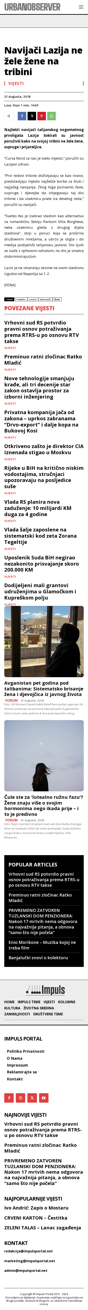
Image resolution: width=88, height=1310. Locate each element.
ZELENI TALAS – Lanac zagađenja (42, 1227)
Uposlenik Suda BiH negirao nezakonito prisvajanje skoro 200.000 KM (41, 563)
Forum (11, 700)
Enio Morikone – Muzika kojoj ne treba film (42, 945)
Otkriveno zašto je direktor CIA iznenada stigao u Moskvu (44, 449)
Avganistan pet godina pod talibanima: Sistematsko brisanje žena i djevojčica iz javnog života (43, 688)
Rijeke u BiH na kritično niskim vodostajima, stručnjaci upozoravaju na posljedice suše (44, 477)
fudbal (21, 299)
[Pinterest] (41, 116)
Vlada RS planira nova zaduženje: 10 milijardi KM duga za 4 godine (38, 508)
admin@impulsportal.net (25, 1270)
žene (57, 299)
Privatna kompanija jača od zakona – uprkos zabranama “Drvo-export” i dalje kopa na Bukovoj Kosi (41, 421)
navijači (45, 299)
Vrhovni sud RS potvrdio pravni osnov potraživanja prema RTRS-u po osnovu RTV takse (41, 331)
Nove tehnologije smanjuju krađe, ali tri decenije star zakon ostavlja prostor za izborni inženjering (39, 387)
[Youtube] (43, 1098)
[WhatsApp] (51, 116)
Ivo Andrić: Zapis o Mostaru (36, 1207)
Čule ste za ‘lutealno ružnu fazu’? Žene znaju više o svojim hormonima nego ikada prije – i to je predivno (43, 805)
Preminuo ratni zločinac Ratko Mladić (43, 359)
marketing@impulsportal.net (29, 1261)
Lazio (33, 299)
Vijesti (16, 83)
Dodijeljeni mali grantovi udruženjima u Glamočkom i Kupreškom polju (40, 591)
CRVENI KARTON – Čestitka (35, 1217)
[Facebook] (22, 116)
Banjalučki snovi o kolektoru (38, 958)
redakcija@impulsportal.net (28, 1251)
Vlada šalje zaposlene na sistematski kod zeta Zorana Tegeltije (40, 535)
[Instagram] (20, 1098)
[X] (32, 116)
